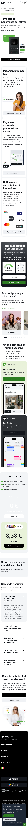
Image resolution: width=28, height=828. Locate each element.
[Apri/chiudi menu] (23, 2)
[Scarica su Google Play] (14, 785)
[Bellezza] (11, 323)
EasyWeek (4, 8)
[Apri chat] (24, 824)
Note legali (16, 803)
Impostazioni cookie (6, 823)
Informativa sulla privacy (20, 823)
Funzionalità (11, 8)
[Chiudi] (24, 806)
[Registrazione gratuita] (14, 92)
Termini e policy (6, 803)
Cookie (23, 803)
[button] (5, 337)
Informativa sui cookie (12, 823)
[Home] (6, 3)
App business (13, 432)
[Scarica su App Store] (14, 779)
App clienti (13, 379)
